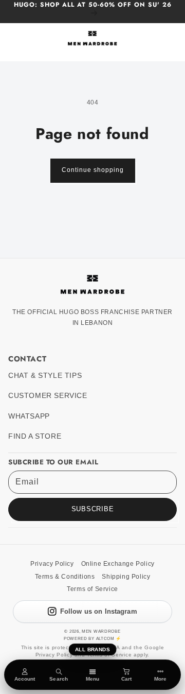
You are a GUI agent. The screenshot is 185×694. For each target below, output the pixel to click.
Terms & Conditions (65, 576)
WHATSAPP (29, 416)
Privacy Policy (51, 563)
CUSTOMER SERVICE (47, 396)
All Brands (92, 649)
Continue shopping (93, 169)
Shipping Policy (126, 576)
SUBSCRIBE (92, 509)
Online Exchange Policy (118, 563)
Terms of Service (92, 589)
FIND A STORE (34, 436)
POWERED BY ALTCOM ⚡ (92, 638)
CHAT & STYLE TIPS (45, 375)
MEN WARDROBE (101, 631)
